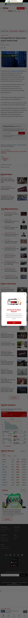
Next (14, 322)
